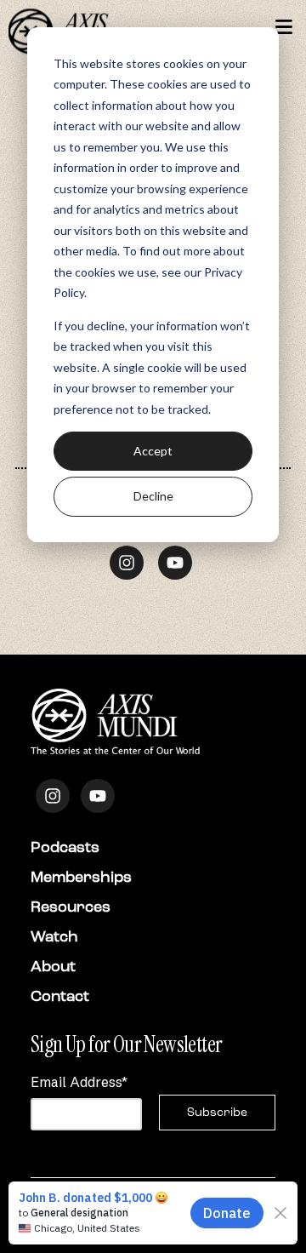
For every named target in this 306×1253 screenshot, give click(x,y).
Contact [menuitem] (60, 996)
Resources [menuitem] (70, 906)
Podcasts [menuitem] (65, 847)
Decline (153, 496)
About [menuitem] (53, 966)
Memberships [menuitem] (81, 876)
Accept (153, 450)
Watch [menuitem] (54, 936)
